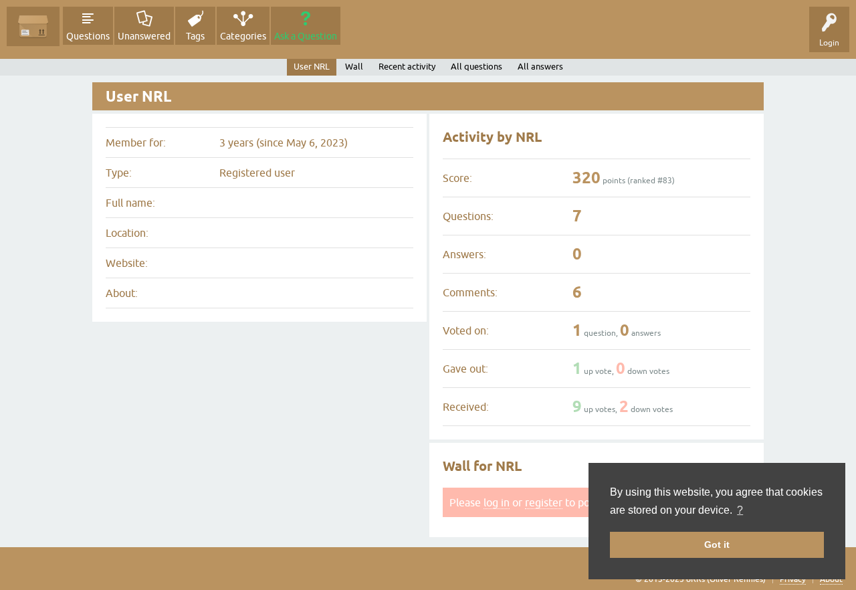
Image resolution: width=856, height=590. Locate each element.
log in (497, 502)
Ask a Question (305, 36)
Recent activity (407, 67)
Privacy (793, 579)
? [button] (740, 510)
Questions (88, 36)
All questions (476, 67)
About (831, 579)
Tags (195, 36)
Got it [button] (717, 544)
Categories (243, 36)
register (543, 502)
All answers (540, 67)
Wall (354, 67)
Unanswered (144, 36)
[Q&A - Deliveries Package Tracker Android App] (33, 26)
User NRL (312, 67)
